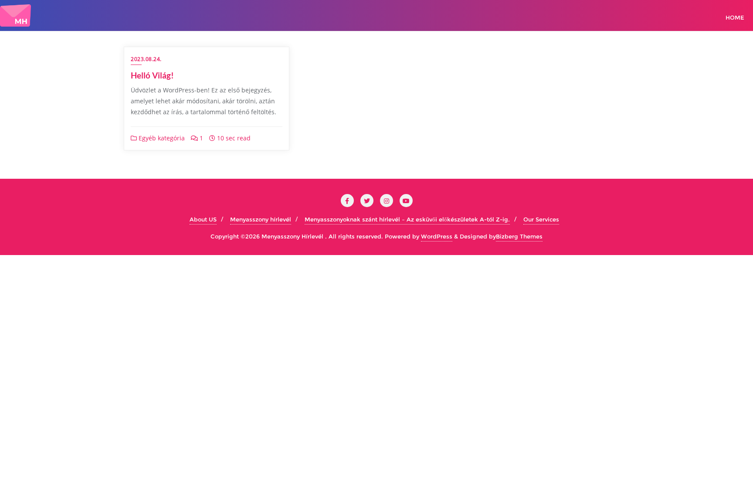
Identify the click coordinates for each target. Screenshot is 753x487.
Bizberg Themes (519, 236)
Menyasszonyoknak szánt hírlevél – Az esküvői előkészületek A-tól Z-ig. (407, 219)
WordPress (436, 236)
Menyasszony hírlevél (260, 219)
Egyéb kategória (161, 138)
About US (203, 219)
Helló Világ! (152, 75)
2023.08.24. (146, 59)
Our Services (541, 219)
